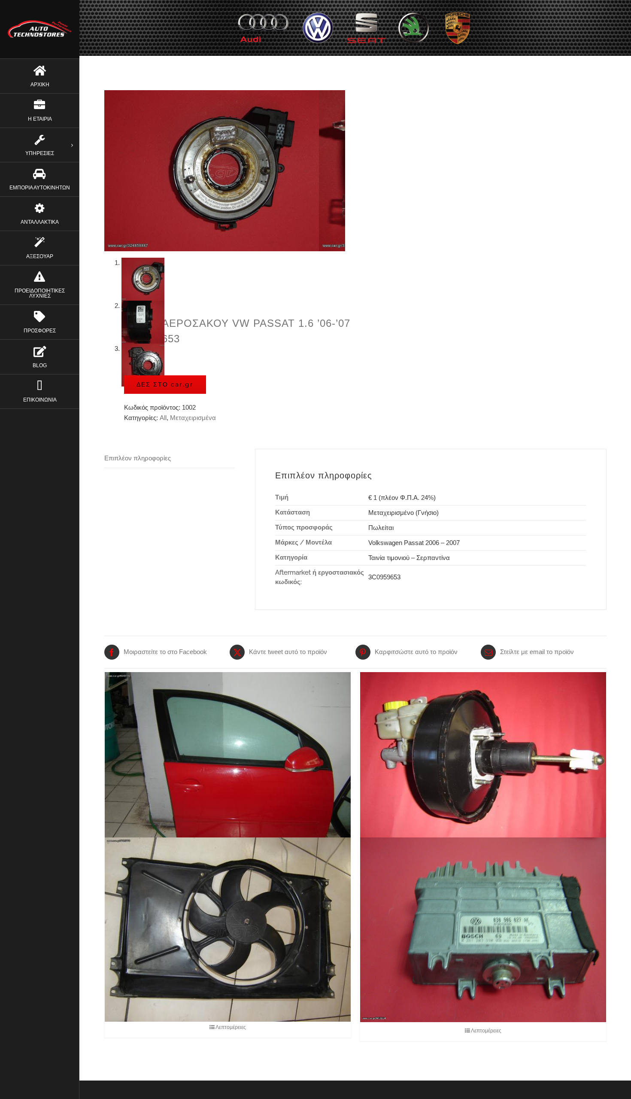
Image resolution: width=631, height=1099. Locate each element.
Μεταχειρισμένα (193, 417)
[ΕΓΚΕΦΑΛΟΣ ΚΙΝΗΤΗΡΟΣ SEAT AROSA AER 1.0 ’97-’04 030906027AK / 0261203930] (483, 929)
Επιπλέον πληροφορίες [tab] (137, 458)
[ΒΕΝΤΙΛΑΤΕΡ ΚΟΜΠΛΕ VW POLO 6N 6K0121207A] (228, 929)
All (163, 417)
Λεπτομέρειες (230, 1027)
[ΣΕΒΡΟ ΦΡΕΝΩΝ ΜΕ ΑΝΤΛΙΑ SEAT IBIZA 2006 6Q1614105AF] (483, 764)
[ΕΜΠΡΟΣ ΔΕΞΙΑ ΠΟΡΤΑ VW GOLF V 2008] (228, 764)
